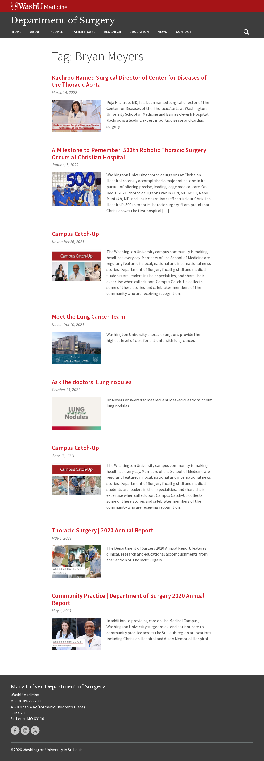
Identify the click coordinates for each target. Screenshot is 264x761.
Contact (184, 32)
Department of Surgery (63, 20)
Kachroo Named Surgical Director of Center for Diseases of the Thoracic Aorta (129, 81)
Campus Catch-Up (75, 233)
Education (139, 32)
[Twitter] (35, 730)
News (162, 32)
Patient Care (83, 32)
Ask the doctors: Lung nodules (92, 382)
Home (17, 32)
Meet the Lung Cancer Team (88, 316)
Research (112, 32)
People (56, 32)
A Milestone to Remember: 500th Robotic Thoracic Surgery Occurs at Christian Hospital (129, 153)
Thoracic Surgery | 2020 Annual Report (102, 530)
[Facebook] (15, 730)
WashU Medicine (25, 694)
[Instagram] (25, 730)
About (36, 32)
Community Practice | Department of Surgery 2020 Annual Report (128, 599)
